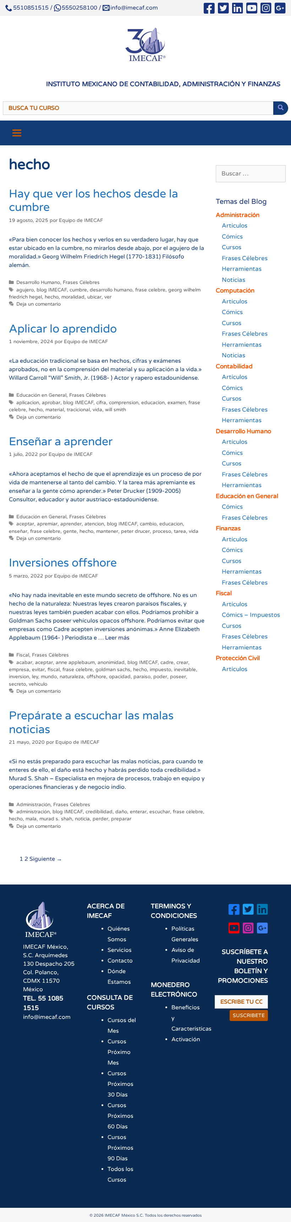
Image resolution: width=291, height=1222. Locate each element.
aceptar (25, 524)
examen (177, 403)
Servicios (120, 950)
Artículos (234, 225)
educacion (153, 403)
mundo (49, 677)
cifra (101, 403)
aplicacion (27, 403)
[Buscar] (280, 108)
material (54, 410)
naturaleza (72, 677)
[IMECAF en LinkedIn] (237, 9)
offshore (96, 677)
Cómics (232, 236)
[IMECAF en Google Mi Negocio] (280, 9)
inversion (19, 677)
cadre (167, 662)
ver (107, 297)
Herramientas (242, 269)
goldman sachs (112, 670)
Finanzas (228, 528)
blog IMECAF (52, 290)
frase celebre (150, 290)
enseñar (18, 531)
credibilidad (99, 812)
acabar (24, 662)
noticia (82, 819)
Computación (235, 290)
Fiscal (22, 655)
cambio (148, 524)
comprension (123, 403)
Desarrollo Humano (38, 282)
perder (100, 819)
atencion (94, 524)
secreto (17, 684)
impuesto (160, 670)
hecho (52, 297)
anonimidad (111, 662)
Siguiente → (45, 859)
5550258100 (79, 7)
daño (121, 812)
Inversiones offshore (63, 563)
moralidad (72, 297)
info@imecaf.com (134, 7)
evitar (38, 670)
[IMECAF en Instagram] (265, 9)
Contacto (120, 960)
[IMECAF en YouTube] (251, 9)
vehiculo (38, 684)
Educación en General (41, 395)
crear (182, 662)
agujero (25, 290)
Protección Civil (238, 658)
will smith (115, 410)
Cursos (231, 247)
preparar (121, 819)
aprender (71, 524)
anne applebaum (75, 662)
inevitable (185, 670)
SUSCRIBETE (249, 1015)
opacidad (120, 677)
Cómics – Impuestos (251, 615)
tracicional (78, 410)
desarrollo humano (111, 290)
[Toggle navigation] (17, 133)
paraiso (141, 677)
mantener (107, 531)
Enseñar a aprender (60, 441)
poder (160, 677)
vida (97, 410)
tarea (180, 531)
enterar (138, 812)
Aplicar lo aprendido (63, 329)
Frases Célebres (81, 282)
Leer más (117, 637)
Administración (33, 805)
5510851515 (31, 7)
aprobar (51, 403)
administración (33, 812)
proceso (162, 531)
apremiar (47, 524)
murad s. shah (55, 819)
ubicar (94, 297)
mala (31, 819)
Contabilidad (234, 366)
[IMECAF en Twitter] (223, 9)
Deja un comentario (38, 304)
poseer (178, 677)
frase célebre (188, 812)
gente (70, 531)
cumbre (78, 290)
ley (35, 677)
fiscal (54, 670)
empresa (19, 670)
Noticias (233, 280)
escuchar (159, 812)
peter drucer (135, 531)
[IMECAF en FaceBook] (209, 9)
